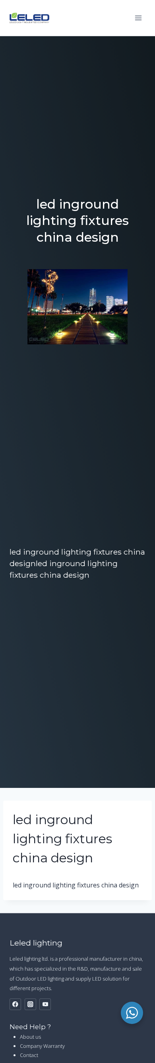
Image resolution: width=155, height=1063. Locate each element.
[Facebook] (15, 1004)
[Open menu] (138, 18)
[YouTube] (45, 1004)
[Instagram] (30, 1004)
